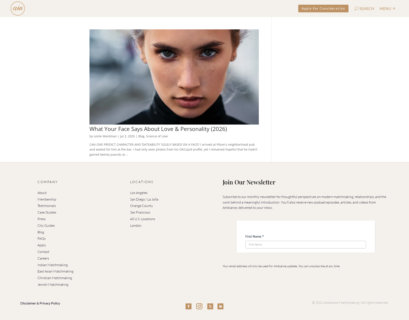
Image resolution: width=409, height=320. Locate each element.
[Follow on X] (210, 306)
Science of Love (157, 136)
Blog (141, 136)
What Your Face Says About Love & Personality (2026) (158, 129)
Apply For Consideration (323, 8)
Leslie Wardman (105, 136)
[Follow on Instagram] (199, 306)
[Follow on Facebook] (189, 306)
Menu (385, 8)
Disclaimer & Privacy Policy (40, 303)
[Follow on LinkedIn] (220, 306)
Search (366, 8)
